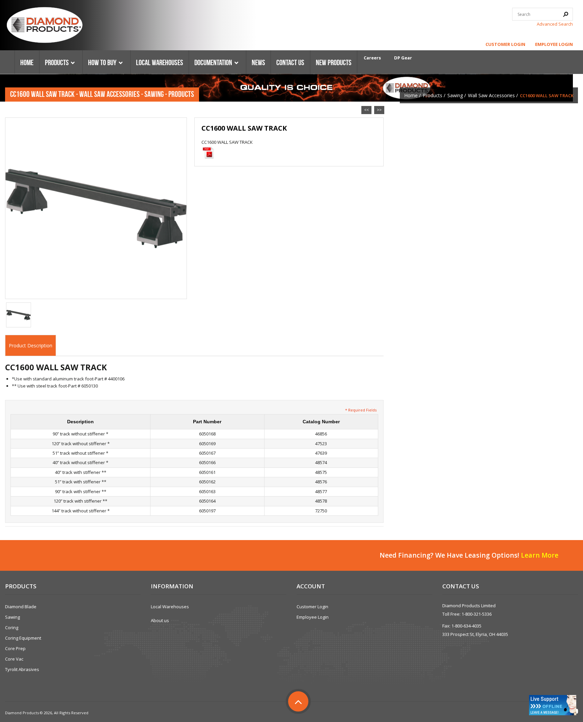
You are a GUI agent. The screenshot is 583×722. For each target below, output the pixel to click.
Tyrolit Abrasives (22, 669)
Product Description (30, 345)
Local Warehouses (170, 607)
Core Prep (15, 648)
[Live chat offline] (552, 705)
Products (432, 95)
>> (379, 110)
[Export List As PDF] (208, 152)
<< (366, 110)
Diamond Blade (20, 607)
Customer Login (505, 44)
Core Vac (14, 659)
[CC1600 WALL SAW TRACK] (96, 208)
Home (411, 95)
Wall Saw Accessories (491, 95)
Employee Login (554, 44)
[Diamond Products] (44, 26)
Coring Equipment (23, 638)
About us (160, 620)
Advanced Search (555, 24)
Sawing (455, 95)
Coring (11, 627)
